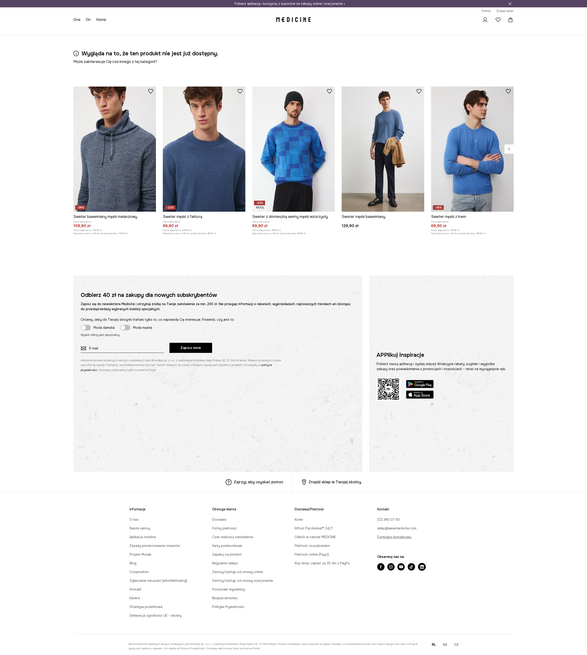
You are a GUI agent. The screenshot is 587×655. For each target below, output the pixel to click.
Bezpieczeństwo (225, 598)
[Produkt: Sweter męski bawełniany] (383, 149)
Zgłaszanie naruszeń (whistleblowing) (158, 581)
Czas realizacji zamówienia (232, 537)
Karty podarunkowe (227, 546)
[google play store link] (420, 384)
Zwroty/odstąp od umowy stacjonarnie (242, 581)
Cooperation (139, 572)
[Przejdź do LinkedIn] (422, 567)
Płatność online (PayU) (312, 554)
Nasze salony (140, 528)
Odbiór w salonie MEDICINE (315, 537)
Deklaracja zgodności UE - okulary (156, 615)
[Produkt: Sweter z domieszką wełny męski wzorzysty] (293, 149)
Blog (133, 563)
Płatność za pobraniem (312, 546)
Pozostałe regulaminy (228, 589)
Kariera (135, 598)
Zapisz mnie (190, 348)
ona (76, 19)
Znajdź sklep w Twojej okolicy (335, 482)
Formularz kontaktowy (394, 537)
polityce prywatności (192, 648)
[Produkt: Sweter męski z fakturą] (204, 149)
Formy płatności (224, 528)
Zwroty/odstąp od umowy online (237, 572)
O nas (134, 519)
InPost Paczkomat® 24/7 (314, 528)
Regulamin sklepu (225, 563)
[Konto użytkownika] (485, 20)
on (88, 19)
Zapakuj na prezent (227, 554)
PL (434, 645)
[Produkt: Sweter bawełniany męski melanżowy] (114, 149)
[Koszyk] (510, 20)
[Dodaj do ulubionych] (150, 91)
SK (445, 645)
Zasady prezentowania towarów (155, 546)
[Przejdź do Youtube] (401, 567)
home (101, 19)
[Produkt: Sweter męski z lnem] (472, 149)
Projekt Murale (140, 554)
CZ (456, 645)
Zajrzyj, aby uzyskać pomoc (258, 482)
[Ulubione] (498, 20)
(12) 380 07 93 (388, 519)
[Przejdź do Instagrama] (391, 567)
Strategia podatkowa (146, 607)
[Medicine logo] (293, 20)
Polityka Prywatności (228, 607)
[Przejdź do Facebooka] (381, 567)
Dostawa (219, 519)
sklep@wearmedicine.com (396, 528)
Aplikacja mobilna (143, 537)
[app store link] (420, 395)
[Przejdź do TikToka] (411, 567)
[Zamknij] (510, 3)
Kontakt (135, 589)
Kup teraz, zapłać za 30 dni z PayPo (322, 563)
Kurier (299, 519)
